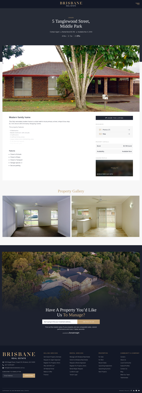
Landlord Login (74, 371)
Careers (122, 357)
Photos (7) (106, 130)
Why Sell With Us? (49, 366)
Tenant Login (73, 374)
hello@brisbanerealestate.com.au (15, 368)
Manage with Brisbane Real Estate (80, 357)
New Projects (103, 371)
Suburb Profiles (125, 366)
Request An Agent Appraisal (52, 360)
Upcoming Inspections (105, 366)
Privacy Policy (124, 390)
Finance (46, 374)
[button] (137, 4)
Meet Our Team (125, 374)
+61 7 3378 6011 (9, 365)
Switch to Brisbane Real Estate (79, 360)
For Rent (101, 360)
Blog (121, 371)
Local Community (125, 363)
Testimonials (124, 377)
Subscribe (29, 375)
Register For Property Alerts (52, 363)
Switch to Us (88, 321)
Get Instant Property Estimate (52, 357)
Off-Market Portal (49, 369)
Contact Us (123, 369)
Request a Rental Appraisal (78, 363)
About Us (123, 360)
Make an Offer (48, 371)
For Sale (101, 357)
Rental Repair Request (76, 369)
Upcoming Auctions (104, 369)
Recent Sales (102, 363)
